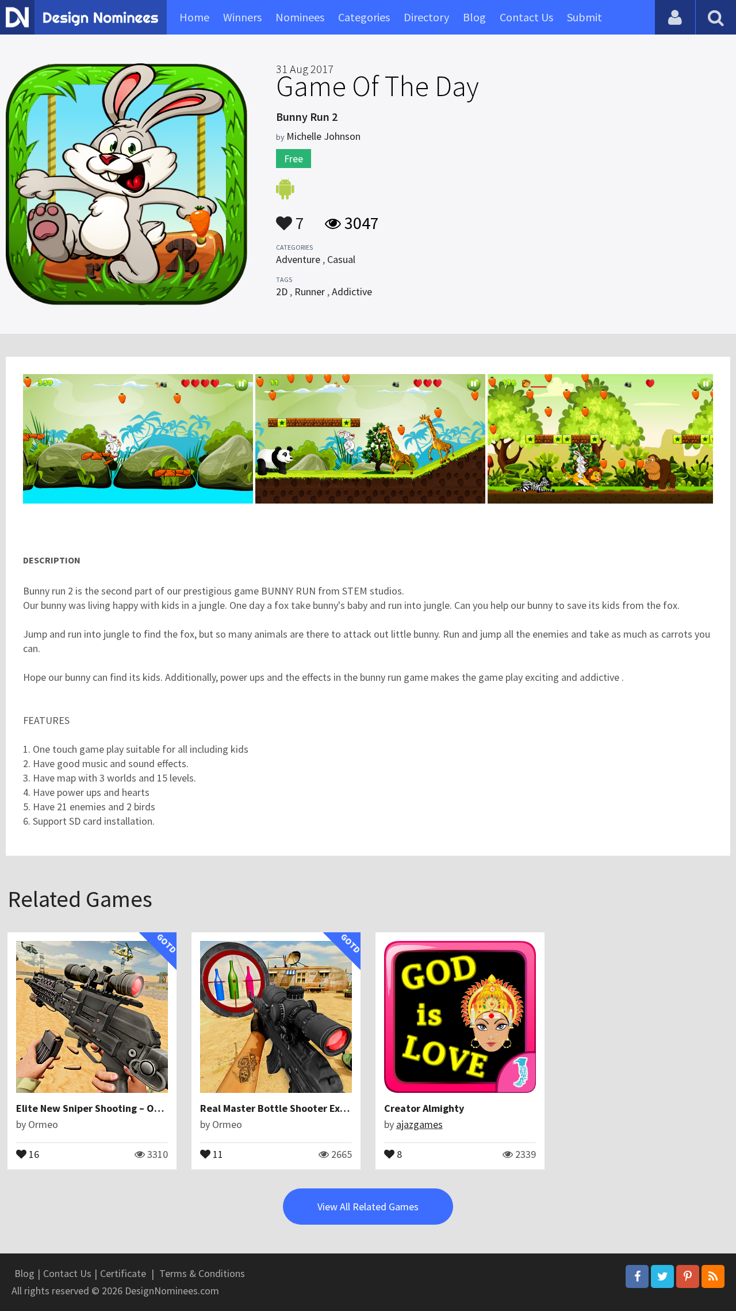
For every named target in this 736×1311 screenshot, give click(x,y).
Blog (474, 17)
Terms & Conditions (202, 1273)
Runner (309, 291)
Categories (364, 17)
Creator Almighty (424, 1108)
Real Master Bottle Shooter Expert (280, 1108)
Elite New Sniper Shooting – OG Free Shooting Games (139, 1108)
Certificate (123, 1273)
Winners (242, 17)
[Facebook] (637, 1276)
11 (216, 1153)
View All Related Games (368, 1206)
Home (194, 17)
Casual (341, 259)
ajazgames (419, 1124)
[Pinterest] (687, 1276)
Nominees (299, 17)
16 (32, 1153)
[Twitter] (662, 1276)
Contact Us (526, 17)
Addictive (352, 291)
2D (282, 291)
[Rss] (713, 1276)
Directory (426, 17)
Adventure (298, 259)
